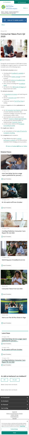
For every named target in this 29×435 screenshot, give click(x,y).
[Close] (27, 421)
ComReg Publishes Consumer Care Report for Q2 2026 (13, 232)
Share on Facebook (12, 146)
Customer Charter (17, 122)
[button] (14, 20)
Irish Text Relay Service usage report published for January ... (12, 174)
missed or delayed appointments (17, 119)
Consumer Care (12, 97)
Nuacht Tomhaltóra (6, 59)
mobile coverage (15, 76)
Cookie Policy (22, 426)
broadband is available (17, 73)
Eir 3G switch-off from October (12, 202)
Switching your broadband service (13, 260)
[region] (14, 427)
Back (3, 25)
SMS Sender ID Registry (19, 87)
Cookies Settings (14, 415)
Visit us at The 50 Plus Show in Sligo (14, 317)
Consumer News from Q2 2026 (12, 289)
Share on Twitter (23, 146)
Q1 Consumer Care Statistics (13, 110)
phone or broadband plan (18, 80)
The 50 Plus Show (18, 101)
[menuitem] (7, 2)
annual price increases (11, 94)
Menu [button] (24, 8)
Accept (14, 432)
